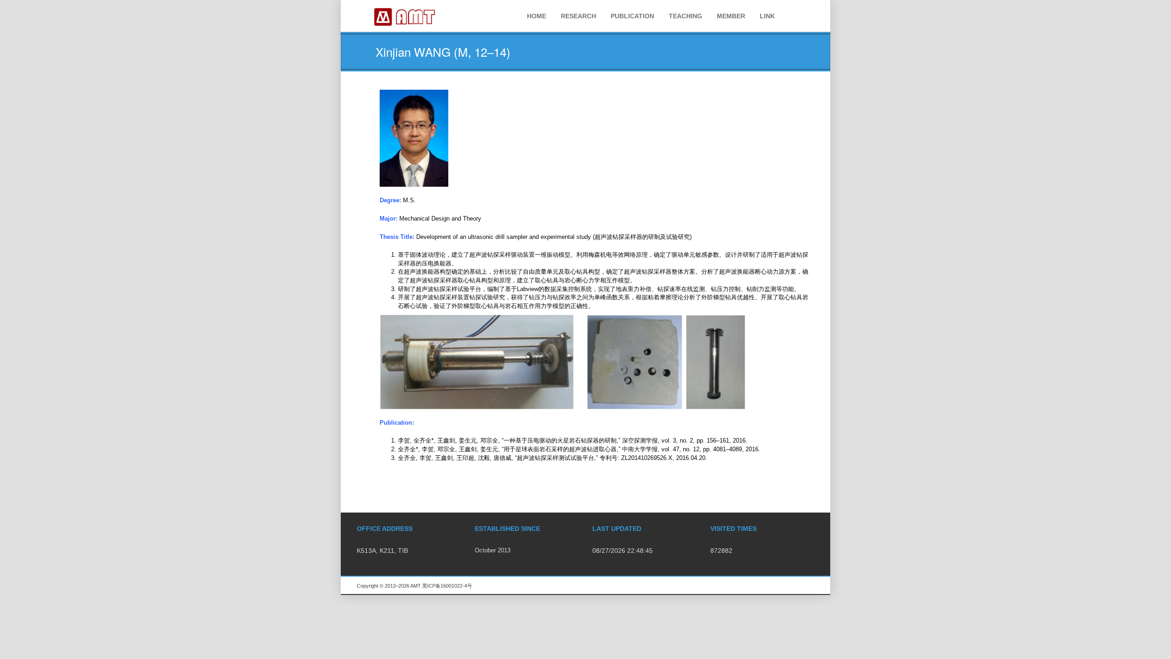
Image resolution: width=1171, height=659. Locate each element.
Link (767, 16)
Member (731, 16)
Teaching (685, 16)
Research (578, 16)
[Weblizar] (405, 16)
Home (536, 16)
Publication (632, 16)
